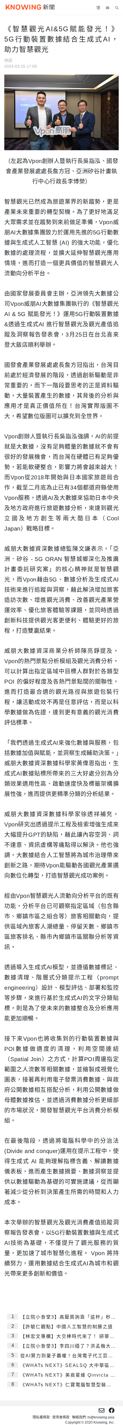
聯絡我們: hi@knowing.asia (93, 1417)
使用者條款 (61, 1417)
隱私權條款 (41, 1417)
